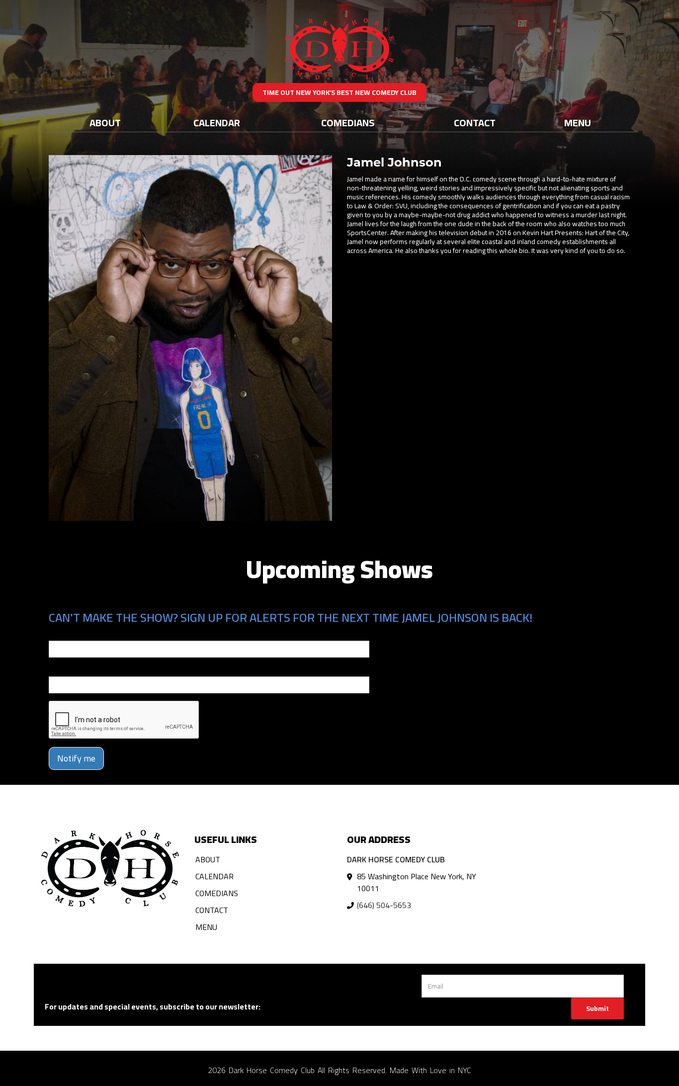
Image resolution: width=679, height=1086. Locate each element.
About (105, 122)
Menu (577, 122)
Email (58, 633)
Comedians (347, 122)
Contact (475, 122)
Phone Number (72, 669)
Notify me (76, 758)
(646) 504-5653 (384, 905)
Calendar (216, 122)
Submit (597, 1008)
